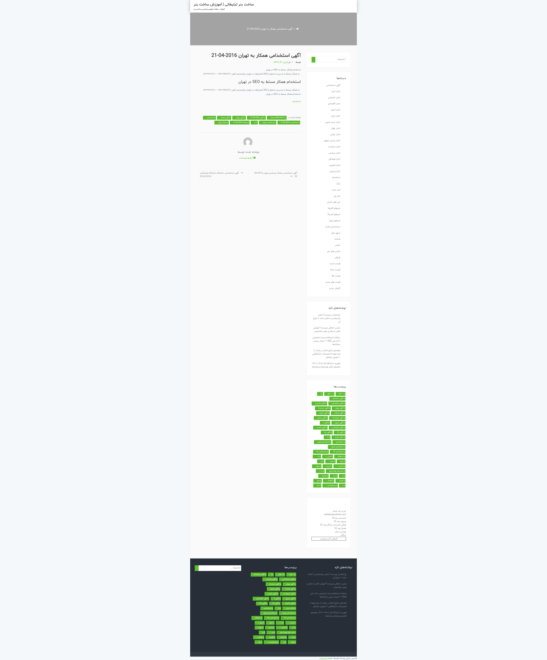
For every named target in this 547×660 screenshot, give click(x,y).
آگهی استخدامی (333, 85)
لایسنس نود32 (339, 518)
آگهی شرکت (338, 413)
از (327, 437)
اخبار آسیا (335, 91)
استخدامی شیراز (337, 447)
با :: (317, 456)
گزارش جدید (334, 288)
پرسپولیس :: (331, 485)
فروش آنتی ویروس (328, 538)
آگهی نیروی (339, 422)
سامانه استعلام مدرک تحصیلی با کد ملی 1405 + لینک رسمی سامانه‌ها (326, 341)
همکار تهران (222, 122)
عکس (337, 245)
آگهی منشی (321, 418)
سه (334, 476)
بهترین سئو (340, 531)
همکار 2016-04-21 (240, 122)
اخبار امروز (335, 109)
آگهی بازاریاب (320, 403)
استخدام (297, 101)
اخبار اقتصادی (334, 103)
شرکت (337, 239)
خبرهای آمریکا (334, 214)
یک (318, 485)
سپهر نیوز (335, 232)
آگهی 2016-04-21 (257, 117)
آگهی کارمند (321, 427)
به (255, 122)
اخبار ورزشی (334, 171)
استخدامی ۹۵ (321, 451)
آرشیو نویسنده (246, 158)
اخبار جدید (339, 437)
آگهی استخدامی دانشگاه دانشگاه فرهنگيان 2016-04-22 (219, 174)
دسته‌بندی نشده (332, 226)
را (342, 476)
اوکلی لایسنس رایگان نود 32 (333, 524)
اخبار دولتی (335, 134)
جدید (328, 466)
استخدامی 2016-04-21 (289, 122)
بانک (338, 183)
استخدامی (210, 117)
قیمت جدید (334, 263)
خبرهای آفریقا (334, 208)
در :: (320, 471)
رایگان (343, 535)
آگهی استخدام (338, 398)
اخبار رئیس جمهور (332, 140)
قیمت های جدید (332, 282)
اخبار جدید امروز (332, 122)
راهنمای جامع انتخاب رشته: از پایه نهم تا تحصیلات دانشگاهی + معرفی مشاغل (326, 354)
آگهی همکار (225, 117)
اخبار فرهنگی (334, 159)
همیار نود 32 (340, 528)
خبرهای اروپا (334, 220)
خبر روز (337, 196)
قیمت (341, 480)
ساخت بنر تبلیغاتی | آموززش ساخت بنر (224, 4)
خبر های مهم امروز (336, 471)
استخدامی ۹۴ (338, 451)
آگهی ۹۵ (327, 432)
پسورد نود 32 (340, 521)
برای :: (331, 461)
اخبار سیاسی (334, 153)
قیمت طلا (336, 275)
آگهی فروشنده (337, 418)
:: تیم (341, 393)
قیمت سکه (335, 269)
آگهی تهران (240, 117)
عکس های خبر (333, 251)
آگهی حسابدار (323, 408)
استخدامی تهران (268, 122)
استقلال (340, 456)
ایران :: (328, 456)
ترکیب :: (340, 466)
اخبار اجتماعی (334, 97)
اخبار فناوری (335, 165)
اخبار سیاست (334, 146)
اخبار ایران (335, 116)
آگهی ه (325, 422)
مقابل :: (329, 480)
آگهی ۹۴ (340, 432)
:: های (329, 393)
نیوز (318, 480)
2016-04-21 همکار (277, 117)
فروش (337, 257)
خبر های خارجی (333, 202)
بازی (341, 461)
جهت (317, 466)
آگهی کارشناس (337, 427)
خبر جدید (336, 189)
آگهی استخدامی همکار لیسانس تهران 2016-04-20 (275, 174)
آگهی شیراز (323, 413)
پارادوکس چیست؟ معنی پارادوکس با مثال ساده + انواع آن (326, 318)
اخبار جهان (335, 128)
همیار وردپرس (326, 658)
